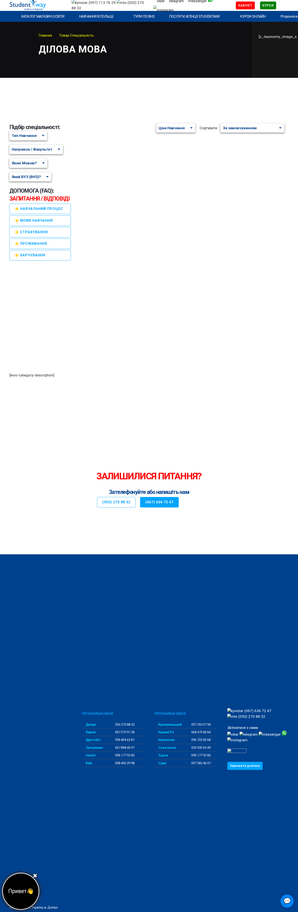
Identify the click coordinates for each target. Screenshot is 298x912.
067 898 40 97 (125, 747)
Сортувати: (209, 128)
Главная (45, 35)
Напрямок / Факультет (32, 149)
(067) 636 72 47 (257, 711)
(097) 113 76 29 (102, 2)
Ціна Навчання (172, 128)
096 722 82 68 (201, 740)
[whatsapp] (284, 734)
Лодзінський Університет (121, 142)
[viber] (233, 734)
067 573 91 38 (125, 732)
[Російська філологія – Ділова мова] (132, 158)
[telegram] (249, 734)
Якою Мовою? (24, 163)
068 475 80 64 (201, 732)
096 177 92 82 (125, 755)
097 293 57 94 (201, 724)
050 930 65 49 (201, 747)
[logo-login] (36, 5)
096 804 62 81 (125, 740)
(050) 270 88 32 (251, 716)
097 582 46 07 (201, 763)
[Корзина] (282, 5)
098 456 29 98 (125, 763)
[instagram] (163, 10)
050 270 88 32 (125, 724)
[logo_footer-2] (40, 725)
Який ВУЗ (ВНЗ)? (26, 177)
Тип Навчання (24, 135)
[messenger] (270, 734)
